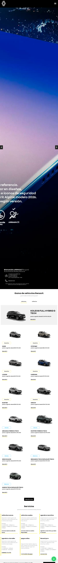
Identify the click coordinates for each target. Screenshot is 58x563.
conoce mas (43, 554)
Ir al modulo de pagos (27, 554)
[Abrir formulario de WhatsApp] (54, 559)
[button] (1, 147)
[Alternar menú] (55, 3)
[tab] (23, 301)
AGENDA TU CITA (6, 552)
